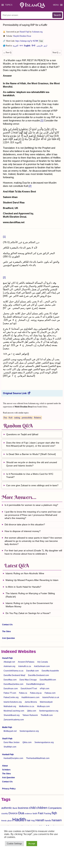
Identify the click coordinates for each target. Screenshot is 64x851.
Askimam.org (37, 32)
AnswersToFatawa (26, 662)
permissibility (27, 418)
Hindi (33, 46)
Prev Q (7, 52)
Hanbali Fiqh (8, 754)
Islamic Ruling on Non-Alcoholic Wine (25, 573)
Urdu (45, 46)
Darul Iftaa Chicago (28, 680)
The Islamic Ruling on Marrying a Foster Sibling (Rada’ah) (30, 595)
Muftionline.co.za (26, 706)
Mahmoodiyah (46, 702)
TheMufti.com (47, 715)
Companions (55, 808)
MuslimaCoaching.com (14, 711)
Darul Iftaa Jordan (12, 742)
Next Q (57, 52)
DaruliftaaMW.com (48, 680)
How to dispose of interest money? (23, 531)
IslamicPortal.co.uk (50, 697)
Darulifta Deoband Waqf (14, 675)
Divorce (13, 813)
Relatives (37, 418)
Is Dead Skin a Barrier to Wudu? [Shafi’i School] (31, 454)
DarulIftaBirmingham (35, 684)
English (27, 46)
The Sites (6, 631)
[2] (30, 186)
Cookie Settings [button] (14, 843)
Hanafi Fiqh (24, 32)
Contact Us (7, 624)
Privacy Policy (9, 789)
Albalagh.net (9, 662)
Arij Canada (42, 662)
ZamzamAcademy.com (14, 719)
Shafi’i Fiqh (7, 738)
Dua (5, 418)
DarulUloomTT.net (29, 688)
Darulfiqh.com (32, 671)
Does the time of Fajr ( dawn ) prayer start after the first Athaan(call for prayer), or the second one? (32, 444)
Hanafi (39, 820)
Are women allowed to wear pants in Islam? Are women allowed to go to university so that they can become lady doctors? (33, 540)
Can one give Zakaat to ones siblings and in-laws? (32, 485)
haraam (57, 820)
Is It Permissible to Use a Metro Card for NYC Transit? (29, 476)
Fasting (47, 813)
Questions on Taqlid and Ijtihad (22, 434)
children (41, 807)
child (32, 807)
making (17, 418)
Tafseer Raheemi (30, 715)
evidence (28, 814)
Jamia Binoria (31, 702)
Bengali (21, 46)
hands (48, 820)
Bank (15, 808)
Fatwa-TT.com (10, 693)
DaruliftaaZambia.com (13, 684)
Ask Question (8, 638)
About (5, 766)
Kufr (10, 418)
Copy (41, 41)
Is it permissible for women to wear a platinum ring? (31, 505)
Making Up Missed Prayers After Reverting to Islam (32, 580)
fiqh (54, 813)
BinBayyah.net (10, 731)
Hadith (19, 819)
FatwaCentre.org (11, 697)
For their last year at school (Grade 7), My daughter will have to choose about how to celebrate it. (33, 552)
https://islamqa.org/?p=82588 (26, 41)
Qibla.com (31, 711)
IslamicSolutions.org (13, 702)
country (4, 814)
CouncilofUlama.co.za (13, 671)
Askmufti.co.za (24, 666)
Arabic (15, 46)
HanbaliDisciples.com (13, 758)
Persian (40, 46)
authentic (6, 807)
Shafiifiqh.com (10, 747)
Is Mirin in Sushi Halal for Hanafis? (23, 586)
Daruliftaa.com (10, 680)
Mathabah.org (10, 706)
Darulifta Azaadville (50, 671)
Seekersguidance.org (48, 711)
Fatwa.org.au (36, 693)
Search (57, 15)
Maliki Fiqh (7, 727)
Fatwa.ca (23, 693)
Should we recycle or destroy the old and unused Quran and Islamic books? (31, 464)
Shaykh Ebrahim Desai (22, 36)
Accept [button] (31, 843)
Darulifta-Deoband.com (38, 675)
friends (4, 821)
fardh (35, 813)
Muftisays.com (43, 706)
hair (29, 820)
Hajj (33, 821)
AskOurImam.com (42, 666)
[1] (42, 120)
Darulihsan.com (11, 688)
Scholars (6, 770)
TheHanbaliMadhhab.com (37, 758)
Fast (40, 813)
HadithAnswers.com (30, 697)
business (23, 807)
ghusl (9, 821)
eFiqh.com (44, 688)
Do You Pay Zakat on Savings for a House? (28, 613)
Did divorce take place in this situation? (25, 524)
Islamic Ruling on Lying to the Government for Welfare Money (29, 605)
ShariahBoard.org (12, 715)
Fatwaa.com (50, 693)
